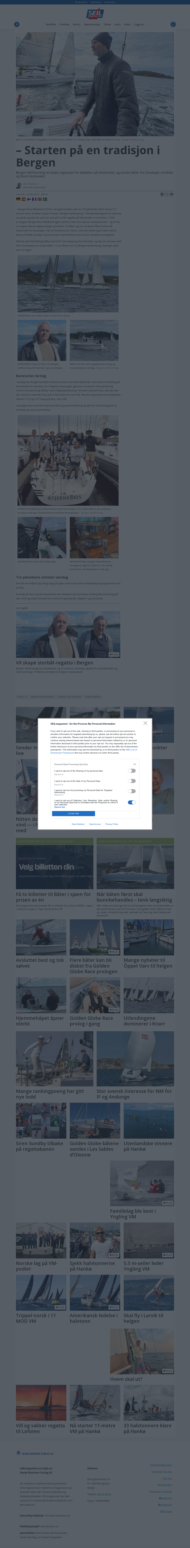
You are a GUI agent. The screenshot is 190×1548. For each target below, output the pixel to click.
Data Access (95, 824)
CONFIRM (73, 814)
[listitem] (95, 764)
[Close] (146, 724)
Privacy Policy (111, 824)
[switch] (132, 771)
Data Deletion (78, 824)
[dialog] (95, 774)
